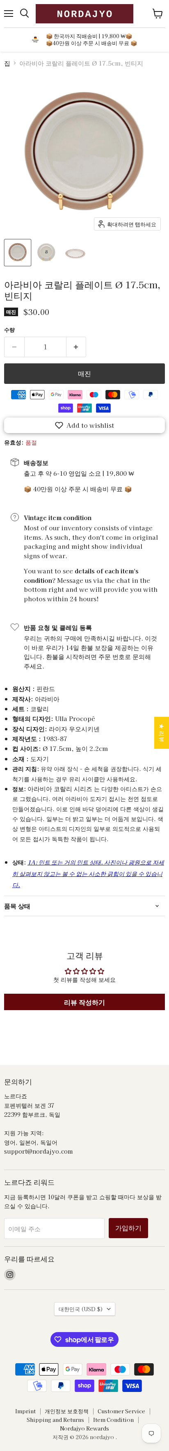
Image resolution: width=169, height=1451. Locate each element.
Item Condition (113, 1420)
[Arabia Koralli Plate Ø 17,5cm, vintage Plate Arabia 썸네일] (18, 253)
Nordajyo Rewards (84, 1428)
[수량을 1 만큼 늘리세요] (76, 347)
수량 (9, 329)
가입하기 (128, 1227)
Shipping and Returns (55, 1420)
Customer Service (121, 1411)
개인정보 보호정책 (67, 1411)
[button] (84, 425)
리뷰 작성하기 (84, 1002)
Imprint (25, 1411)
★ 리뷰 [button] (162, 732)
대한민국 (81, 1309)
